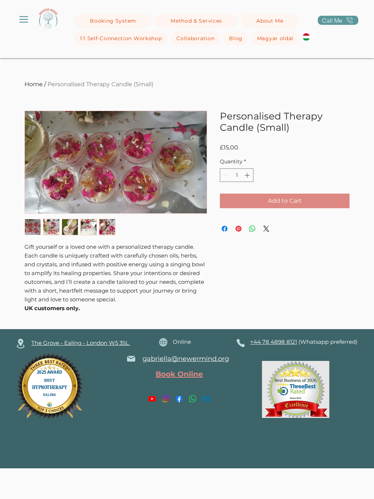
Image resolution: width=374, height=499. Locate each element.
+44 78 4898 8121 (273, 341)
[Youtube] (152, 398)
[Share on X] (266, 228)
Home (33, 84)
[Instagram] (165, 398)
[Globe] (163, 342)
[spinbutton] (236, 175)
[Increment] (247, 175)
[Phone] (240, 343)
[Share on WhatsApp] (252, 228)
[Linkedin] (206, 398)
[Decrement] (225, 175)
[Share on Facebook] (224, 228)
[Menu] (23, 19)
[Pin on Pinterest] (238, 228)
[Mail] (131, 358)
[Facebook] (179, 398)
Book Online (179, 374)
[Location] (20, 343)
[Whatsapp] (192, 398)
